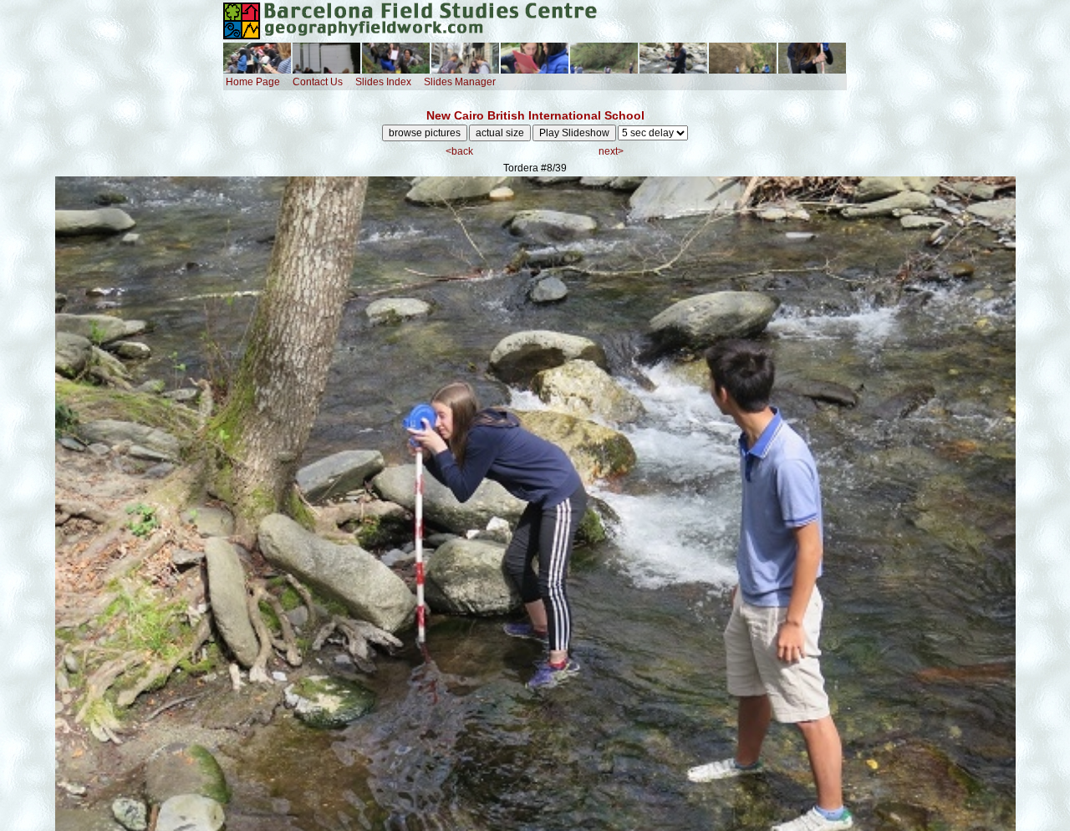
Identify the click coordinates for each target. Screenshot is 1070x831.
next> (611, 151)
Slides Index (383, 82)
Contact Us (318, 82)
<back (459, 151)
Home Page (253, 82)
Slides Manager (460, 82)
